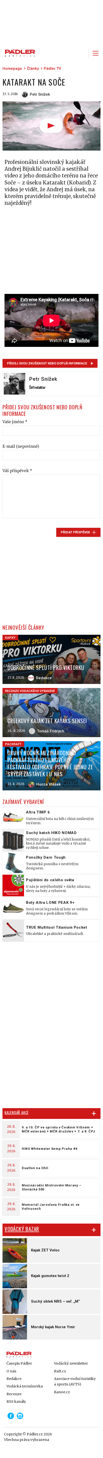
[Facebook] (10, 1416)
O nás (11, 1371)
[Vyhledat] (81, 53)
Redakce (14, 1378)
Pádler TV (52, 68)
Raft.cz (60, 1371)
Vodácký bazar (21, 1229)
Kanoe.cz (62, 1392)
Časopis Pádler (19, 1363)
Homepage (12, 68)
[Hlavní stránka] (18, 53)
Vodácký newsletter (71, 1363)
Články (33, 68)
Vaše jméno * (15, 421)
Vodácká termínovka (24, 1386)
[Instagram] (20, 1416)
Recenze (14, 1394)
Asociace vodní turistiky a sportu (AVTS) (75, 1381)
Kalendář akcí (16, 1112)
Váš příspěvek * (17, 470)
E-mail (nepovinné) (20, 446)
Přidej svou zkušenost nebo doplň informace (47, 363)
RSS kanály (16, 1401)
